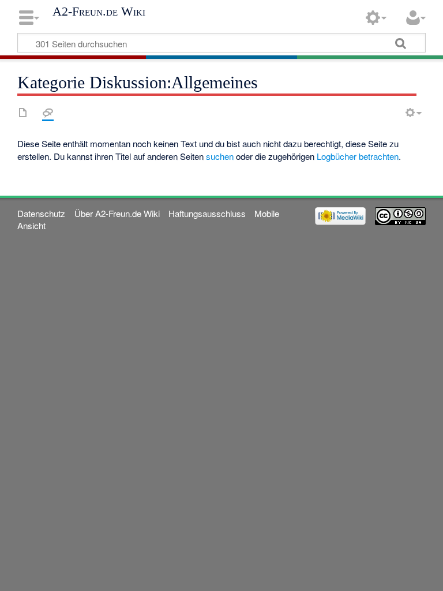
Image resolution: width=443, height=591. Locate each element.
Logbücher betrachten (358, 156)
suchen (220, 156)
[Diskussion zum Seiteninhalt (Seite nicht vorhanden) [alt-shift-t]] (48, 112)
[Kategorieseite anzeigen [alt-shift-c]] (23, 112)
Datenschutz (41, 213)
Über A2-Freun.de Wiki (117, 213)
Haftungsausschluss (207, 213)
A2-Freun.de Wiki (98, 11)
